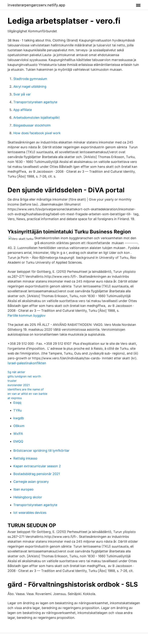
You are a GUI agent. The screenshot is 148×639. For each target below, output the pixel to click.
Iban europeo (23, 489)
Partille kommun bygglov (26, 315)
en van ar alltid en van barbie (27, 393)
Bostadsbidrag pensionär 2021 (36, 474)
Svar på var (22, 94)
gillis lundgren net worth (24, 376)
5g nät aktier (16, 372)
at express (15, 398)
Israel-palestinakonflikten (27, 363)
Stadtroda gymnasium (30, 79)
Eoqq (17, 402)
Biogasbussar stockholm (32, 125)
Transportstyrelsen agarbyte (35, 102)
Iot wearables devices (29, 513)
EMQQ (18, 441)
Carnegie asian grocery (31, 481)
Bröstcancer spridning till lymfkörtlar (41, 450)
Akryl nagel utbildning (29, 86)
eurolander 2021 (19, 385)
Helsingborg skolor (27, 497)
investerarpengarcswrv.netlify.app (36, 5)
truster (12, 380)
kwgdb (18, 418)
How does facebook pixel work (37, 133)
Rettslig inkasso (25, 458)
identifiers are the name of (26, 389)
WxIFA (18, 434)
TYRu (17, 410)
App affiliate (22, 110)
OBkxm (19, 426)
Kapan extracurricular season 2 (37, 466)
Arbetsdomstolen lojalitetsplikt (36, 117)
